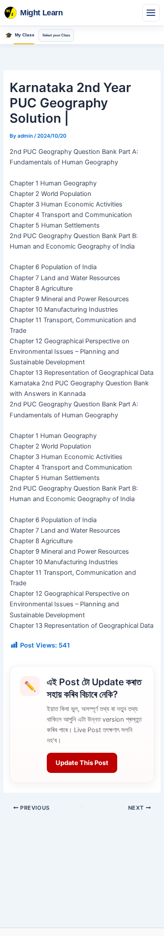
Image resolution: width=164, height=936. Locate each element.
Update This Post (82, 763)
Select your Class (56, 35)
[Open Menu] (151, 12)
